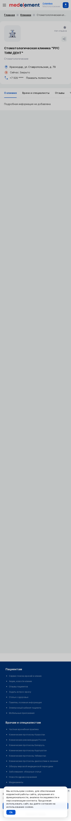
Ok (11, 812)
